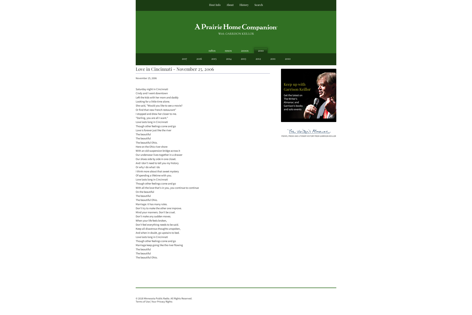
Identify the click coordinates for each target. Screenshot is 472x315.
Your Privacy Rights (162, 301)
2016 (199, 58)
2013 (243, 58)
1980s (212, 50)
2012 (258, 58)
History (244, 5)
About (230, 5)
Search (258, 5)
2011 (272, 58)
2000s (245, 50)
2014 (228, 58)
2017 (184, 58)
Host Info (215, 5)
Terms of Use (143, 301)
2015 (213, 58)
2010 (261, 50)
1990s (228, 50)
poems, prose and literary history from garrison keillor (308, 136)
